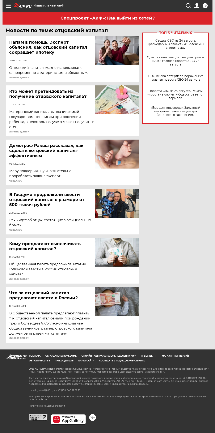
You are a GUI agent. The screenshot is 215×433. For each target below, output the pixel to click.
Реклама (35, 356)
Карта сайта (86, 360)
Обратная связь (39, 360)
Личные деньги (19, 78)
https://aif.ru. (41, 399)
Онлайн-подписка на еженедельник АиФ (108, 356)
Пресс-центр (149, 356)
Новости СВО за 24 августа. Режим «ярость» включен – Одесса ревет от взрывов (175, 94)
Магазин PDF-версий (175, 356)
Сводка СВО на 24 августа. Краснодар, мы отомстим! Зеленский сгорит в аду (176, 44)
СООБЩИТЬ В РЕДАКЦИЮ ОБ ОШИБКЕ (122, 360)
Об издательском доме (61, 356)
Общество (15, 181)
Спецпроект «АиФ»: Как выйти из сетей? (107, 18)
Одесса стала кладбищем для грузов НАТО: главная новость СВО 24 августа (175, 61)
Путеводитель (64, 360)
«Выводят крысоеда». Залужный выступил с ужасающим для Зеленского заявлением (175, 111)
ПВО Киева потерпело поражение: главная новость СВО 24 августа (175, 77)
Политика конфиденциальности (47, 405)
